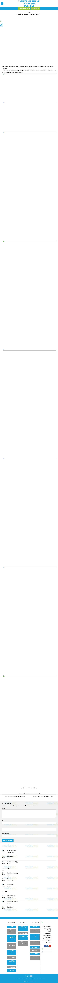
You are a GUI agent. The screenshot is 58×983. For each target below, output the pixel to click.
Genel (29, 12)
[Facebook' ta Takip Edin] (45, 946)
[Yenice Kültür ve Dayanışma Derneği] (29, 3)
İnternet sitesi (5, 833)
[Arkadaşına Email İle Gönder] (30, 788)
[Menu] (2, 3)
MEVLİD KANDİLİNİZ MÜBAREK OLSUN (43, 796)
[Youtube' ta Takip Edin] (50, 946)
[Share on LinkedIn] (35, 788)
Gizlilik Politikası (40, 979)
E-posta (4, 827)
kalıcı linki (31, 793)
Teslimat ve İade (17, 979)
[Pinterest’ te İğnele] (33, 788)
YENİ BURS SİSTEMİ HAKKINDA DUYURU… (15, 796)
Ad (3, 820)
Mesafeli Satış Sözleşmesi (28, 979)
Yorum (4, 808)
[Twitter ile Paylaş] (28, 788)
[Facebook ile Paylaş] (25, 788)
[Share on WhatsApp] (22, 788)
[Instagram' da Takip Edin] (47, 946)
